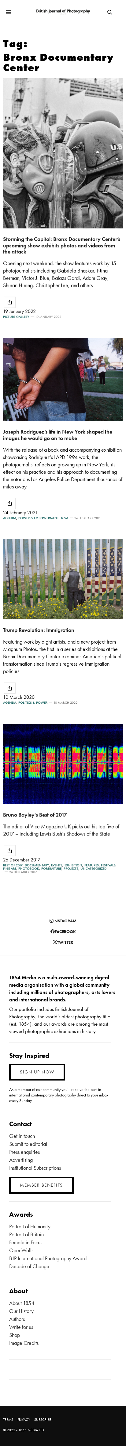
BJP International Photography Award (48, 1258)
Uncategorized (93, 868)
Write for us (21, 1326)
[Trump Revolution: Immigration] (63, 579)
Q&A (64, 518)
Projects (71, 868)
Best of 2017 (13, 865)
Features (91, 865)
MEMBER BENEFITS (41, 1185)
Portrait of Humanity (29, 1226)
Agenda (9, 518)
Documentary (37, 865)
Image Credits (24, 1342)
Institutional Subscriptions (35, 1167)
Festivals (108, 865)
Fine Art (9, 868)
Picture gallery (16, 317)
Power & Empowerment (38, 518)
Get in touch (22, 1135)
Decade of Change (29, 1266)
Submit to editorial (28, 1143)
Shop (14, 1334)
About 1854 (21, 1302)
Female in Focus (25, 1242)
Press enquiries (24, 1151)
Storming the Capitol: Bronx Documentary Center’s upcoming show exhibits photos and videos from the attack (61, 245)
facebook (65, 931)
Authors (17, 1318)
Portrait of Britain (26, 1234)
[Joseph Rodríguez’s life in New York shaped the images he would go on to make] (63, 379)
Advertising (21, 1159)
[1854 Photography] (63, 12)
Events (56, 865)
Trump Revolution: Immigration (38, 629)
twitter (65, 942)
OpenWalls (21, 1250)
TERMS (8, 1419)
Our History (21, 1310)
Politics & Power (32, 702)
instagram (64, 921)
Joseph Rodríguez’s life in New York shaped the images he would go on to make (57, 435)
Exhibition (73, 865)
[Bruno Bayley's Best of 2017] (63, 764)
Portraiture (51, 868)
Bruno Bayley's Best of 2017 (35, 814)
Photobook (28, 868)
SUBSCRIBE (42, 1419)
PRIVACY (23, 1419)
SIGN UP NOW (37, 1072)
